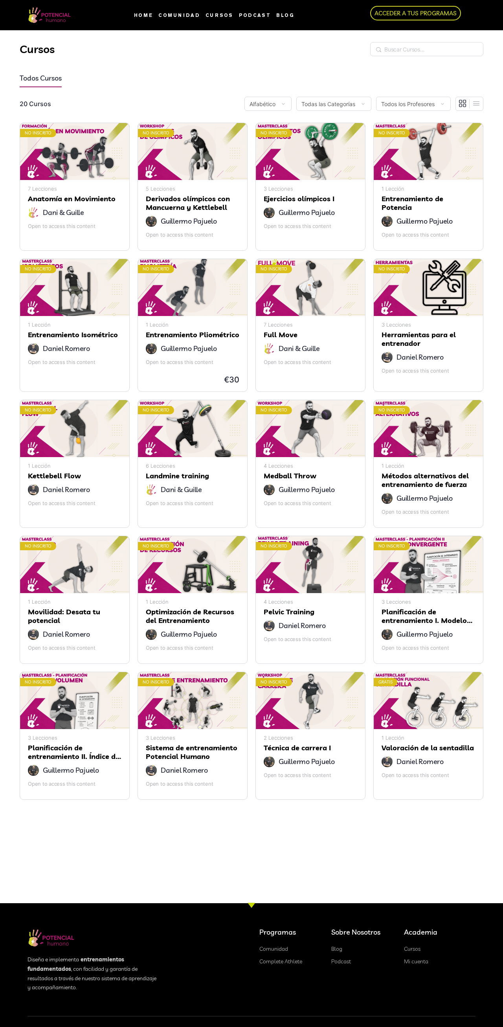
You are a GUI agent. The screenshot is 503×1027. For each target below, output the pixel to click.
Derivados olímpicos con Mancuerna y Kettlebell (188, 203)
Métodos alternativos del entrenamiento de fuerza (425, 480)
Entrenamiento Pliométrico (192, 335)
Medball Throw (290, 476)
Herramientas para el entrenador (419, 339)
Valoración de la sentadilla (428, 748)
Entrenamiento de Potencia (412, 203)
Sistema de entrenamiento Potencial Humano (191, 752)
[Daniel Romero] (33, 348)
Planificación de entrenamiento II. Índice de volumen (73, 752)
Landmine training (177, 476)
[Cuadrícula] (463, 103)
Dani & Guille (63, 212)
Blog (285, 15)
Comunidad (179, 15)
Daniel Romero (66, 348)
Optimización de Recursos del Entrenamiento (190, 616)
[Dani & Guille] (33, 212)
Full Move (280, 335)
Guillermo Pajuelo (189, 221)
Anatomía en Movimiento (72, 199)
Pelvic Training (289, 612)
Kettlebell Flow (54, 476)
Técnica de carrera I (297, 748)
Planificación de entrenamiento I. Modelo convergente (424, 616)
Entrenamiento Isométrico (73, 335)
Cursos (219, 15)
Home (143, 15)
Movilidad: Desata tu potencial (64, 616)
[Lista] (476, 103)
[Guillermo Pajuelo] (151, 221)
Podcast (255, 15)
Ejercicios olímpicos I (299, 199)
